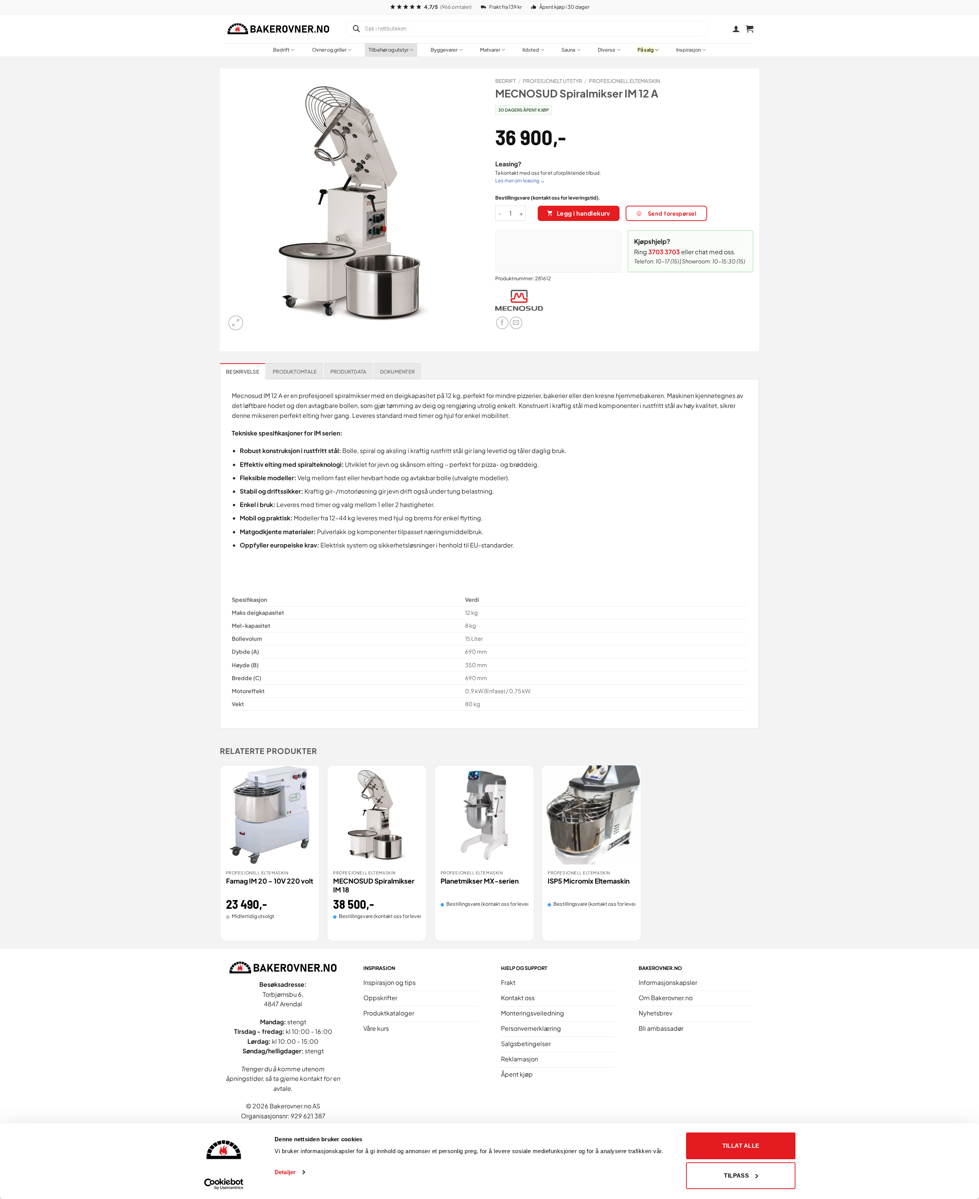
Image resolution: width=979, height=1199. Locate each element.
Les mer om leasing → (520, 180)
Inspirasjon (688, 50)
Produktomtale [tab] (295, 372)
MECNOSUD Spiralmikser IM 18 (374, 885)
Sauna (568, 50)
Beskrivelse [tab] (242, 372)
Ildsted (530, 50)
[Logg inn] (736, 28)
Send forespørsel (672, 213)
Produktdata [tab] (348, 372)
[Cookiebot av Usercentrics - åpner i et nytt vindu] (223, 1184)
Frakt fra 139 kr (505, 7)
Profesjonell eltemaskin (624, 81)
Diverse (606, 50)
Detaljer (285, 1172)
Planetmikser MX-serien (480, 881)
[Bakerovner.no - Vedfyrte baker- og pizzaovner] (279, 29)
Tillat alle (740, 1145)
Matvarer (490, 50)
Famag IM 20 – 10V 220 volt (269, 881)
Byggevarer (444, 50)
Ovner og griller (329, 50)
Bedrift (281, 50)
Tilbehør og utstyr (388, 50)
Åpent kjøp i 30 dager (564, 7)
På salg (645, 50)
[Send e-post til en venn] (516, 323)
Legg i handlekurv (583, 213)
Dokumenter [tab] (397, 372)
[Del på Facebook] (502, 323)
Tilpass (736, 1175)
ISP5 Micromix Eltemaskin (588, 881)
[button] (749, 28)
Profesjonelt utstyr (552, 81)
